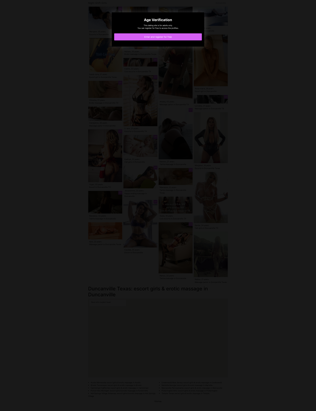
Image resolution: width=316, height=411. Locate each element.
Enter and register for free (158, 37)
